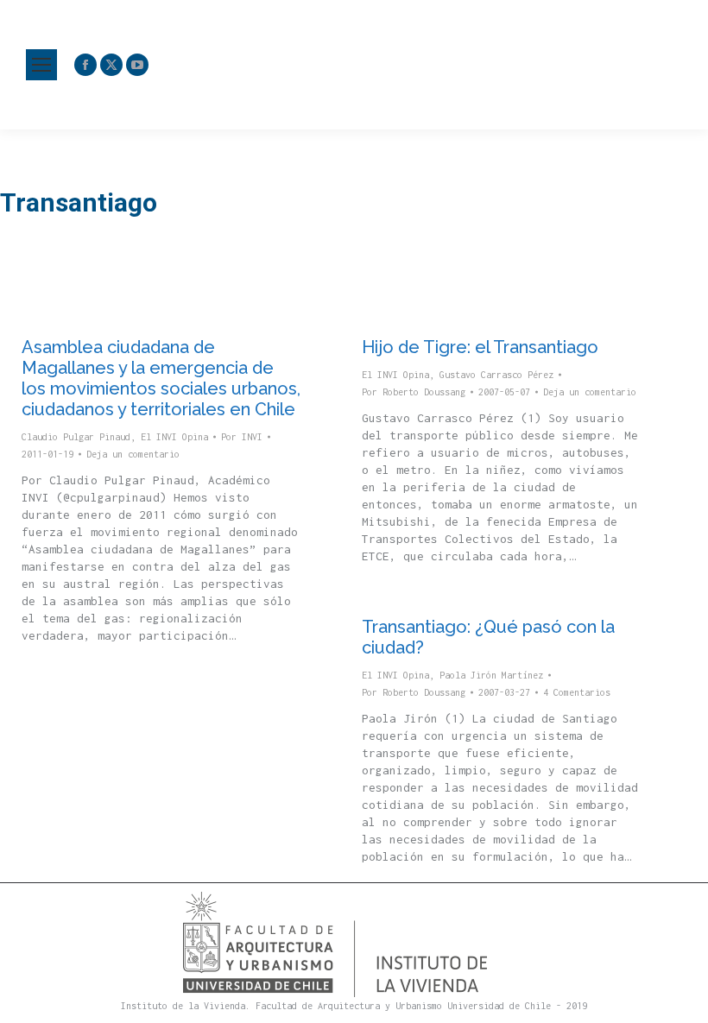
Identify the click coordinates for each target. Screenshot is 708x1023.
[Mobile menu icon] (41, 64)
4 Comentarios (576, 692)
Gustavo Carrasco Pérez (496, 374)
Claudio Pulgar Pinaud (76, 437)
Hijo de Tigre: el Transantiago (480, 347)
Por (241, 437)
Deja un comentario (133, 454)
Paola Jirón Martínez (491, 675)
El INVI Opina (174, 437)
